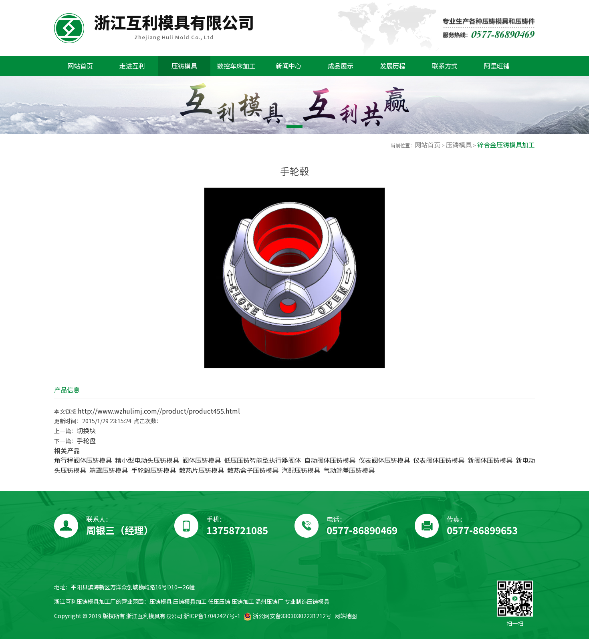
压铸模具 (459, 145)
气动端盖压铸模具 (349, 470)
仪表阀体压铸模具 (384, 460)
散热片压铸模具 (201, 470)
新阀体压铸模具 (490, 460)
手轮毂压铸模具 (153, 470)
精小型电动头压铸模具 (147, 460)
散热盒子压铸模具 (252, 470)
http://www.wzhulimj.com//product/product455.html (159, 411)
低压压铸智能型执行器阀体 (262, 460)
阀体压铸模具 (201, 460)
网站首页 (427, 145)
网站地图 (346, 616)
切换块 (86, 430)
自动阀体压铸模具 (329, 460)
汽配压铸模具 (301, 470)
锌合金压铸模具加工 (506, 145)
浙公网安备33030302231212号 (291, 616)
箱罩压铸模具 (108, 470)
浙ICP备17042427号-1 (212, 616)
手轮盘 (86, 440)
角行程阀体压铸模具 (83, 460)
